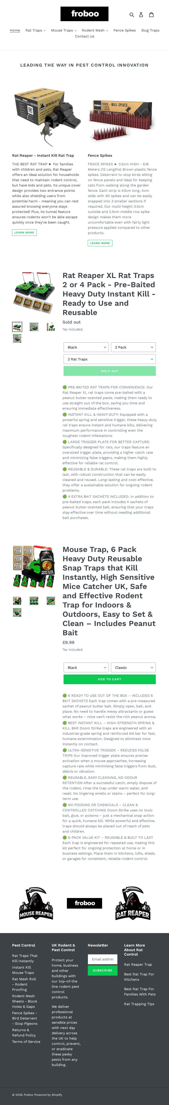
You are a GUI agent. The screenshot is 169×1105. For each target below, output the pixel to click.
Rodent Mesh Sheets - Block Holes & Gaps (24, 1001)
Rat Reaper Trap (138, 964)
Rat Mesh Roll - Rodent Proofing (24, 984)
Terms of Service (26, 1042)
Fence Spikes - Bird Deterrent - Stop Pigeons (24, 1018)
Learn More (24, 232)
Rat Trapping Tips (139, 1004)
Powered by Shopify (48, 1094)
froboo (28, 1094)
